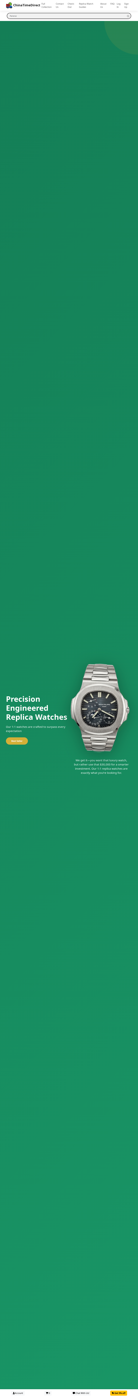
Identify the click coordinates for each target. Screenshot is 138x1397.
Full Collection (47, 5)
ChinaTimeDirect (25, 5)
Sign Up (126, 5)
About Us (103, 5)
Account (19, 1393)
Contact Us (60, 5)
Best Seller (17, 741)
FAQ (112, 3)
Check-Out (71, 5)
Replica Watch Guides (86, 5)
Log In (118, 5)
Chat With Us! (82, 1393)
